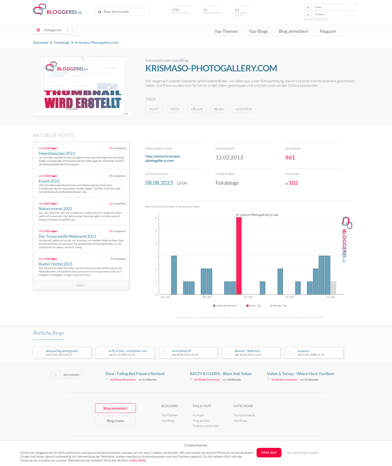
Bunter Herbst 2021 (56, 264)
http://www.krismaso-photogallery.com (163, 158)
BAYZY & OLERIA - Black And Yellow (221, 373)
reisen (219, 109)
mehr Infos (137, 460)
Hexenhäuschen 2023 (57, 153)
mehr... (81, 285)
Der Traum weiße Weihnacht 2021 (67, 236)
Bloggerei (169, 406)
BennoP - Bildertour (248, 352)
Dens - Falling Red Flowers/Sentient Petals (135, 373)
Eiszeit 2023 (49, 181)
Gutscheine (243, 406)
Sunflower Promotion (123, 379)
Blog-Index (115, 420)
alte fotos (243, 109)
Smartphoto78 (185, 352)
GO (353, 11)
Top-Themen (226, 31)
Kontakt (198, 415)
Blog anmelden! (294, 31)
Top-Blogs (258, 31)
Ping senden (201, 420)
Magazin (328, 31)
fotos (175, 109)
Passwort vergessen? (315, 19)
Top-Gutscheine (244, 415)
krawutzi (311, 352)
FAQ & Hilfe (202, 406)
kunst (154, 109)
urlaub (197, 109)
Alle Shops (240, 420)
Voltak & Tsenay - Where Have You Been (300, 373)
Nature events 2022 (55, 208)
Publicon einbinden (206, 426)
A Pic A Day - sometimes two (128, 352)
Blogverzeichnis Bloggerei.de (57, 9)
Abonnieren (71, 374)
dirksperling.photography (62, 352)
